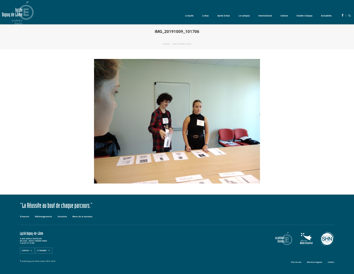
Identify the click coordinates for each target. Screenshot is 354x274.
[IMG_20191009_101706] (177, 121)
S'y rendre (42, 251)
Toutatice (62, 216)
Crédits (331, 262)
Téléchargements (43, 216)
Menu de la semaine (82, 216)
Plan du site (296, 262)
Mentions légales (314, 262)
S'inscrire (24, 216)
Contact (25, 251)
